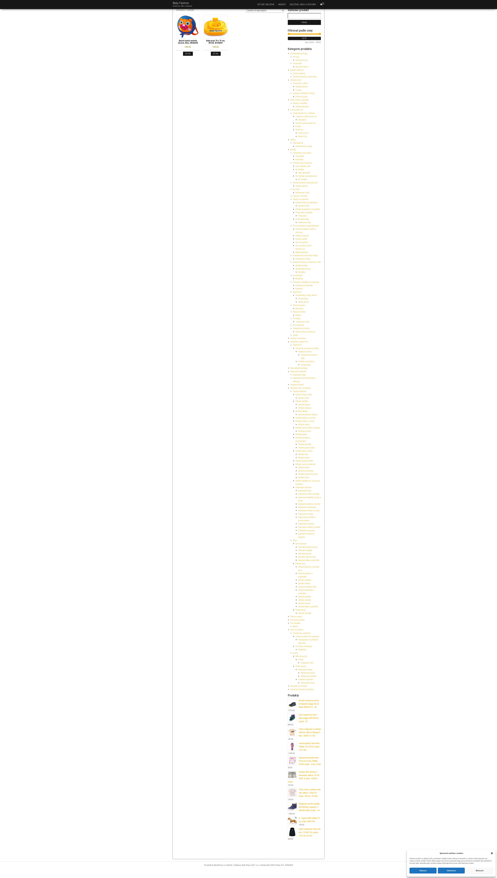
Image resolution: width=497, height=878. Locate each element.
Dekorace (299, 308)
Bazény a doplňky (300, 103)
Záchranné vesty (308, 683)
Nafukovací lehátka (308, 676)
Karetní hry (302, 136)
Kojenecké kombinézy (307, 507)
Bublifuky (299, 278)
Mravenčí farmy (301, 66)
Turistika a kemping (303, 646)
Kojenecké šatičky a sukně (309, 527)
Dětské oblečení (265, 4)
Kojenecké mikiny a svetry (309, 510)
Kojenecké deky (299, 375)
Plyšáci (298, 315)
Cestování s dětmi (300, 83)
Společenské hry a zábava (304, 113)
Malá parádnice (301, 252)
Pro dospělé (295, 623)
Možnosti (480, 870)
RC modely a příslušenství (306, 176)
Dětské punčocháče (306, 447)
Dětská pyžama (304, 431)
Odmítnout (451, 870)
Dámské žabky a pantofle (308, 560)
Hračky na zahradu (300, 199)
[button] (492, 853)
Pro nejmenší (298, 325)
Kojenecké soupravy (306, 530)
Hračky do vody (304, 222)
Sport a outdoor (296, 630)
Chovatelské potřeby (298, 53)
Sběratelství (298, 143)
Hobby (292, 139)
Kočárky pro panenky (304, 285)
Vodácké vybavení (305, 679)
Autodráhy (299, 169)
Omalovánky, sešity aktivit (306, 295)
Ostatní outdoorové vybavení (307, 636)
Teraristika (297, 63)
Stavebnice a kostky (301, 328)
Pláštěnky (302, 649)
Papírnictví (297, 292)
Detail (188, 53)
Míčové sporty (301, 656)
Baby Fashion (181, 3)
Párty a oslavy (296, 616)
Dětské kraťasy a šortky (305, 418)
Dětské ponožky (304, 444)
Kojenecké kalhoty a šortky (309, 504)
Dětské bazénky (302, 106)
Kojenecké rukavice (306, 524)
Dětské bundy (303, 467)
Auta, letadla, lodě (302, 166)
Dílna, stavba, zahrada (299, 100)
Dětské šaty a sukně (304, 451)
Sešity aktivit (303, 302)
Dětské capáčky (304, 580)
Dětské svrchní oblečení (305, 464)
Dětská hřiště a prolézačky (306, 202)
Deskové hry (303, 133)
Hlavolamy (302, 120)
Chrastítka (299, 156)
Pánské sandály (304, 613)
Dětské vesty (303, 477)
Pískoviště (302, 216)
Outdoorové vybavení (301, 633)
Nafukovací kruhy (308, 673)
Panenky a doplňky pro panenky (306, 282)
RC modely (302, 179)
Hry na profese (301, 242)
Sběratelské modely (303, 146)
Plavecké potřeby (297, 620)
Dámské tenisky (304, 553)
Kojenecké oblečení (298, 371)
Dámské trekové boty (307, 557)
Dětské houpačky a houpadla (307, 209)
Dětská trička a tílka (303, 394)
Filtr (304, 38)
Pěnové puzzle (301, 96)
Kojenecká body (304, 490)
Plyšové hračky (299, 312)
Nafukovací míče (302, 192)
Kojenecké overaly (305, 514)
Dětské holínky (304, 583)
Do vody (296, 189)
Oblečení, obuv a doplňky (303, 4)
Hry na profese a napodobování (306, 226)
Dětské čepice (304, 404)
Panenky (299, 288)
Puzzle (298, 126)
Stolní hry (299, 129)
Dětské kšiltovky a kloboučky (305, 76)
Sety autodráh (304, 172)
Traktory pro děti (302, 322)
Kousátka (299, 159)
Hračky (282, 4)
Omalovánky (303, 298)
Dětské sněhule (304, 600)
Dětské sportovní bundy (308, 474)
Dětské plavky (301, 434)
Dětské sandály (304, 596)
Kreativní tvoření (304, 351)
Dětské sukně (303, 457)
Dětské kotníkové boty (307, 587)
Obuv (295, 540)
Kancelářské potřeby (298, 368)
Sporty (295, 653)
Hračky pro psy (301, 60)
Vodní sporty (300, 666)
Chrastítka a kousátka (302, 153)
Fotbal (300, 659)
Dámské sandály (305, 550)
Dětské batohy (301, 86)
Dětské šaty (303, 454)
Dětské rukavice (304, 408)
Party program (299, 305)
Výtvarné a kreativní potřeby (307, 348)
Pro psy (296, 57)
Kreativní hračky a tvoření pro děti (307, 262)
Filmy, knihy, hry (296, 110)
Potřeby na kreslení (306, 361)
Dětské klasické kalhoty (308, 414)
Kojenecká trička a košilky (308, 494)
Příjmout (423, 870)
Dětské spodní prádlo (304, 461)
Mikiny (295, 626)
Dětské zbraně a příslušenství (305, 182)
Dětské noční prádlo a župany (307, 428)
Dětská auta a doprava (302, 163)
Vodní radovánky (302, 219)
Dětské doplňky (301, 401)
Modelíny (301, 272)
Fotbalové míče (307, 663)
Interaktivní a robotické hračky (305, 255)
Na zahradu (297, 275)
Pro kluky (296, 318)
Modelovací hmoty (303, 269)
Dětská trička (303, 398)
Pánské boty (300, 610)
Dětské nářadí (301, 239)
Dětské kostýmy (302, 235)
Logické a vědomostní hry (306, 116)
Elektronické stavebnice (305, 331)
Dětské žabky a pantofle (308, 606)
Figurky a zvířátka (300, 196)
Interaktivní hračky (303, 259)
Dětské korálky (301, 265)
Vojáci (295, 335)
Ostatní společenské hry (305, 123)
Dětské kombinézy (305, 471)
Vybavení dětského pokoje (304, 93)
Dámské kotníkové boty (307, 547)
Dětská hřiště (303, 206)
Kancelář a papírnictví (299, 341)
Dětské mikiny (304, 424)
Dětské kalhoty (299, 73)
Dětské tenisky (304, 603)
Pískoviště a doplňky (303, 212)
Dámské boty (300, 543)
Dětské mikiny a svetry (304, 421)
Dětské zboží (295, 80)
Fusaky (298, 90)
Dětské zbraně (301, 186)
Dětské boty (300, 563)
